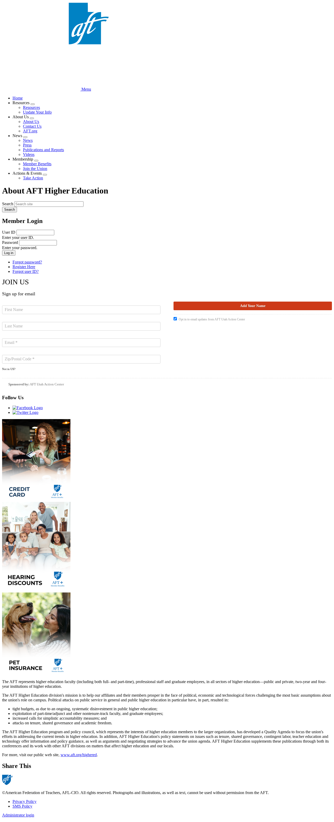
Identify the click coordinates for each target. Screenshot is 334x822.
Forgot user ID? (26, 271)
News (28, 140)
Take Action (33, 178)
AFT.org (30, 131)
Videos (28, 154)
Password (10, 242)
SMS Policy (22, 806)
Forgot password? (27, 262)
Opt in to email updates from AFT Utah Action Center (212, 319)
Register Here (24, 267)
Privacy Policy (25, 801)
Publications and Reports (43, 150)
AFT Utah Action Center (47, 384)
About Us (31, 121)
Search (7, 204)
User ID (8, 232)
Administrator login (18, 815)
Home (18, 98)
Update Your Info (37, 112)
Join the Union (35, 168)
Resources (31, 107)
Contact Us (32, 126)
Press (27, 145)
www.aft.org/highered (79, 755)
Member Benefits (37, 164)
